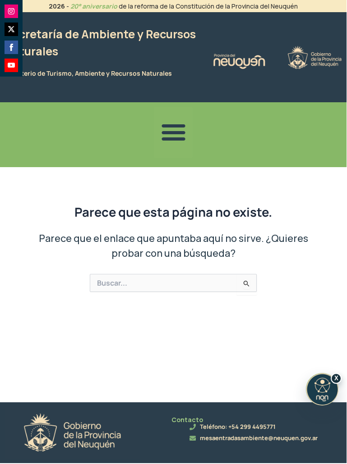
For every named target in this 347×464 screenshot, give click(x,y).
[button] (173, 132)
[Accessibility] (322, 389)
